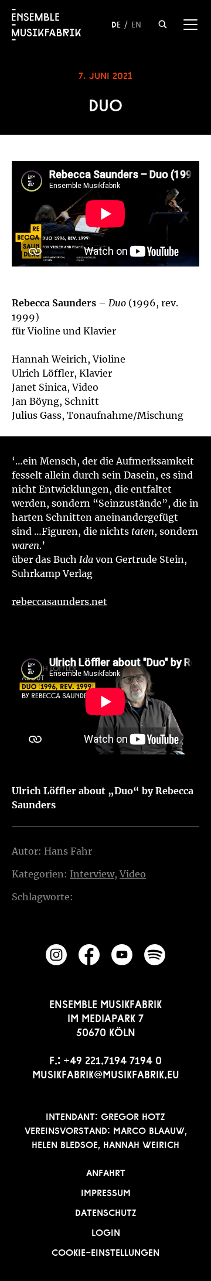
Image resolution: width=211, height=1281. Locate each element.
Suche (162, 24)
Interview (92, 874)
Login (105, 1231)
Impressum (106, 1191)
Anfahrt (105, 1171)
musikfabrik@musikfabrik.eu (105, 1073)
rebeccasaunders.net (59, 601)
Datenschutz (106, 1211)
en (136, 23)
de (116, 23)
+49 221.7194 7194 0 (112, 1059)
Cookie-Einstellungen (105, 1251)
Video (133, 874)
